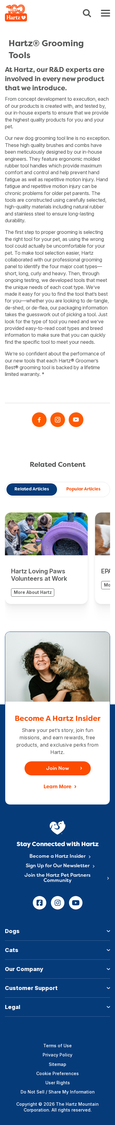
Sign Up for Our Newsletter (58, 866)
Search (87, 13)
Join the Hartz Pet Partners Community (57, 878)
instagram (57, 902)
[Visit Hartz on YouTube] (76, 419)
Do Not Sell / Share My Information (58, 1091)
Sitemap (57, 1064)
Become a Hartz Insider (57, 856)
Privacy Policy (57, 1054)
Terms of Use (57, 1045)
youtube (75, 902)
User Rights (57, 1082)
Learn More (57, 787)
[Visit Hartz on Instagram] (57, 419)
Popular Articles (83, 489)
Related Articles (31, 489)
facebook (39, 902)
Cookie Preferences (57, 1073)
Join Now (57, 768)
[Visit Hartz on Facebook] (39, 419)
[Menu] (105, 13)
